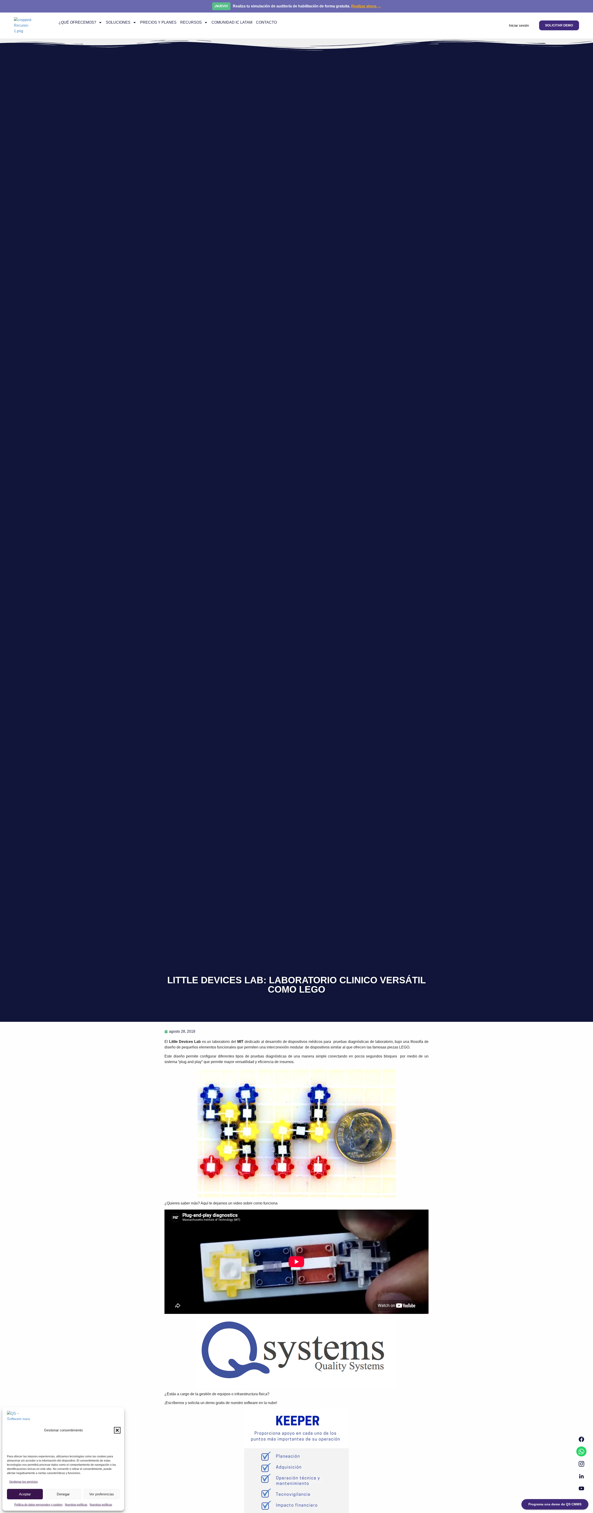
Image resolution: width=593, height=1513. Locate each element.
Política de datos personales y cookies (38, 1504)
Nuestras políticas (76, 1504)
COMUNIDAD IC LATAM (231, 22)
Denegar (63, 1494)
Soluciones (118, 22)
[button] (117, 1430)
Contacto (266, 22)
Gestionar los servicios (23, 1481)
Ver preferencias (101, 1494)
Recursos (191, 22)
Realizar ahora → (366, 6)
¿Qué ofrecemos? (77, 22)
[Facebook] (581, 1439)
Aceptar (25, 1494)
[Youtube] (581, 1489)
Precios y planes (158, 22)
